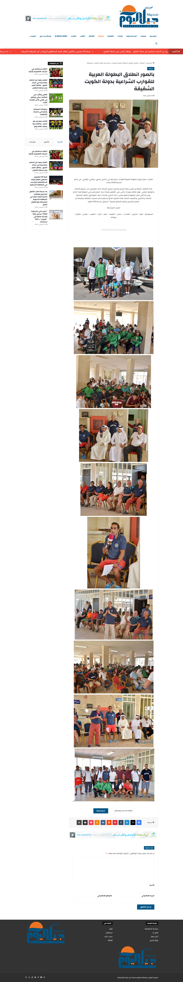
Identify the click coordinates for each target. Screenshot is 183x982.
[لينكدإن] (126, 822)
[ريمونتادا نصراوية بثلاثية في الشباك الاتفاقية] (56, 112)
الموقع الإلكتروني (104, 895)
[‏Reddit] (109, 822)
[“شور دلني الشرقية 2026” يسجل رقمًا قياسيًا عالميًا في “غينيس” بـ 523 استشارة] (56, 214)
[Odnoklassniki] (97, 822)
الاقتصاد (110, 36)
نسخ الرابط (100, 810)
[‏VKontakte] (103, 822)
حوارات (120, 36)
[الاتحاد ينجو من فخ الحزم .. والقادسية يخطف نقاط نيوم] (56, 124)
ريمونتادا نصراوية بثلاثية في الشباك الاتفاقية (40, 112)
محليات (143, 36)
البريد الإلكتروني (148, 895)
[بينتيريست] (115, 822)
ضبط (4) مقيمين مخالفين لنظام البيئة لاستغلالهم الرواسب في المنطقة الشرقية (90, 51)
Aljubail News (61, 36)
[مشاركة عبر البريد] (85, 822)
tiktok (110, 940)
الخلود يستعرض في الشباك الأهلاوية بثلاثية (38, 70)
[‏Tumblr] (121, 822)
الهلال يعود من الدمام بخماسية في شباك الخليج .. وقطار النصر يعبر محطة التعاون (38, 84)
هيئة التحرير (154, 940)
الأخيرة (60, 142)
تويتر (111, 928)
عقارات (73, 36)
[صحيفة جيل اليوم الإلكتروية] (139, 16)
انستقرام (109, 932)
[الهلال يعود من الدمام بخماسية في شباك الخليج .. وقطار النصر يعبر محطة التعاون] (56, 83)
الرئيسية (153, 36)
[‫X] (132, 822)
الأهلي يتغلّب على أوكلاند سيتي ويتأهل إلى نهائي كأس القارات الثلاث (38, 98)
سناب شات (108, 936)
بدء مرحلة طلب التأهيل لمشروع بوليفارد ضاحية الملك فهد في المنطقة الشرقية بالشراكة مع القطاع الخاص (38, 198)
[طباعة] (79, 822)
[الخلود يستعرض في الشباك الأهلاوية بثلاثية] (56, 72)
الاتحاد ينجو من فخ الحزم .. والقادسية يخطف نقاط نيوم (39, 124)
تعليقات (32, 142)
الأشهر (46, 142)
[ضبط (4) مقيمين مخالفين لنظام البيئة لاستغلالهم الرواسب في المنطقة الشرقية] (56, 180)
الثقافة (92, 36)
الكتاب (82, 36)
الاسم (152, 885)
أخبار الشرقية (131, 36)
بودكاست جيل (45, 36)
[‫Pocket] (91, 822)
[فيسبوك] (138, 822)
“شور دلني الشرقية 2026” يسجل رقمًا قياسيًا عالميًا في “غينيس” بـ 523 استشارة (39, 216)
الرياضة (101, 36)
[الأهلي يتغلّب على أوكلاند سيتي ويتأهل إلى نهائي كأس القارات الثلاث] (56, 98)
